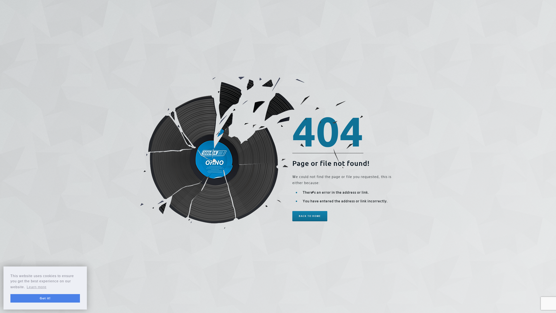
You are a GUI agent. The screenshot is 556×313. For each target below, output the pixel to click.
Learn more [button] (36, 287)
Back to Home (310, 216)
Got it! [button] (45, 298)
